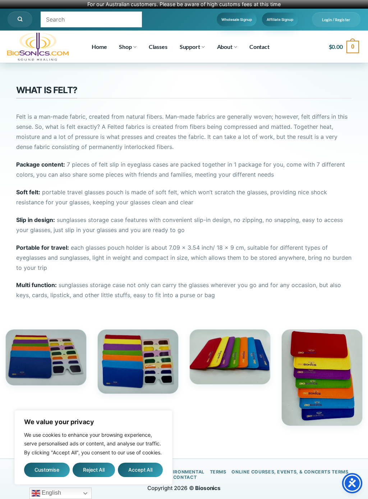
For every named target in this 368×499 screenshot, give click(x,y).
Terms (218, 472)
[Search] (20, 19)
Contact (259, 46)
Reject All (94, 470)
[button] (336, 19)
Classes (158, 46)
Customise (46, 470)
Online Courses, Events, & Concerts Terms (289, 472)
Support (190, 46)
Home (99, 46)
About (225, 46)
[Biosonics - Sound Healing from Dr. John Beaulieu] (41, 47)
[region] (93, 447)
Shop (125, 46)
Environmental (183, 472)
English (50, 493)
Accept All (140, 470)
